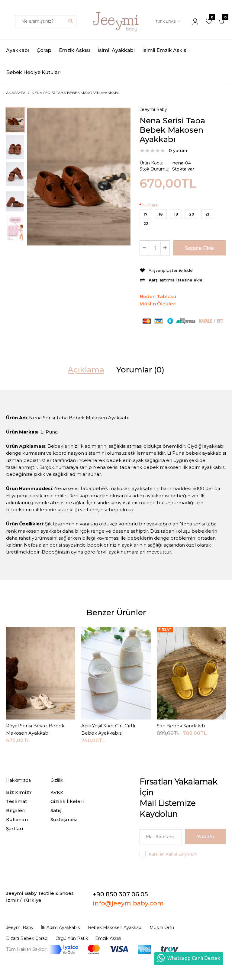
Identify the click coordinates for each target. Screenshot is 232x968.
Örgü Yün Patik (72, 938)
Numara (150, 205)
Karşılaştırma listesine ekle (175, 280)
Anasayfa (16, 92)
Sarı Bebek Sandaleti (181, 726)
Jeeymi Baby (153, 109)
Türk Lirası (166, 21)
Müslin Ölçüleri (158, 304)
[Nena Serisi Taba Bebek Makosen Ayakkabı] (78, 176)
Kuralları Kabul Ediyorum (173, 854)
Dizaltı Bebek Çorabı (27, 938)
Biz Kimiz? (19, 792)
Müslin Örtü (162, 927)
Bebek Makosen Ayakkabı (115, 927)
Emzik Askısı (108, 938)
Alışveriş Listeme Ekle (171, 270)
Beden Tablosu (158, 296)
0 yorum (178, 150)
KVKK (56, 792)
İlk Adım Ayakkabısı (61, 927)
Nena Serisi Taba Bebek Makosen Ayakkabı (75, 92)
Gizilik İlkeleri (67, 801)
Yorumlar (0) (140, 370)
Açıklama (86, 370)
